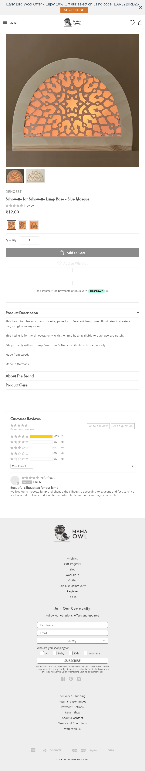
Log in (72, 597)
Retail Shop (72, 712)
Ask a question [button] (123, 426)
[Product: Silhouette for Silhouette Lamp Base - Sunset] (34, 225)
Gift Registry (72, 564)
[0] (140, 22)
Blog (72, 569)
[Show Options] (104, 640)
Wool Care (72, 575)
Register (72, 591)
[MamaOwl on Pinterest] (71, 679)
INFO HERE (74, 10)
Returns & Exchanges (72, 701)
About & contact (72, 718)
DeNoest (14, 191)
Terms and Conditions (72, 723)
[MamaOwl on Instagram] (79, 679)
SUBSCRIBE (72, 661)
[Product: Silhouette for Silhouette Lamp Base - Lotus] (22, 225)
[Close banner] (140, 7)
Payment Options (72, 707)
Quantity (11, 240)
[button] (15, 205)
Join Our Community (72, 586)
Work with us (72, 729)
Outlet (72, 580)
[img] (31, 478)
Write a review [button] (98, 426)
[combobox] (71, 640)
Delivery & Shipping (72, 696)
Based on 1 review (22, 429)
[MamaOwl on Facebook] (63, 679)
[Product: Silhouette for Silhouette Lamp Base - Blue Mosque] (11, 225)
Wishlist (72, 558)
